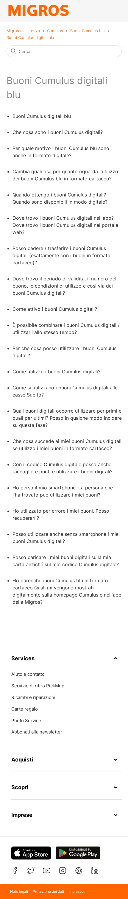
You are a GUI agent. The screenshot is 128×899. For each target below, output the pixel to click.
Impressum (77, 891)
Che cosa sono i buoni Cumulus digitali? (58, 132)
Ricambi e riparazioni (33, 697)
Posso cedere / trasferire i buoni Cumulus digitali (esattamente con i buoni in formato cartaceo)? (61, 255)
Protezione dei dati (48, 891)
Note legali (19, 891)
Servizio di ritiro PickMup (37, 686)
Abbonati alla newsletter (36, 732)
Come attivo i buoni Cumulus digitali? (55, 309)
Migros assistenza (23, 30)
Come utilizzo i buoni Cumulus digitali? (56, 371)
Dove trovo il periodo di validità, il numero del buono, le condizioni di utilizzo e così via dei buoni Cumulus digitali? (64, 286)
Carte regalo (24, 709)
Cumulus (55, 30)
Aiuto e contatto (28, 674)
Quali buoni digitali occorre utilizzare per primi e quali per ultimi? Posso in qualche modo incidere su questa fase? (67, 418)
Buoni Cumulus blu (87, 30)
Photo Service (26, 720)
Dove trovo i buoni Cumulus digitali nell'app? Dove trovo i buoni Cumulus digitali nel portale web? (65, 225)
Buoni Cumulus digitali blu (30, 37)
